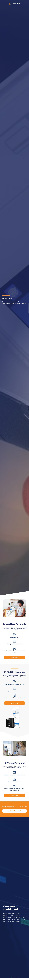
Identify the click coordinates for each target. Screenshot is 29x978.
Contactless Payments (14, 624)
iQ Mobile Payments (14, 672)
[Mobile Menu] (1, 3)
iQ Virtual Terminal (14, 763)
